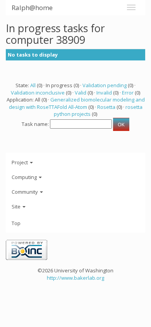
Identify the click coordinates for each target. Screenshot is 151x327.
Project (20, 162)
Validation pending (104, 85)
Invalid (104, 92)
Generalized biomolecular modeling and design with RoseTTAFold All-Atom (77, 103)
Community (25, 191)
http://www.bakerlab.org (75, 277)
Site (17, 206)
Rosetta (106, 106)
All (33, 85)
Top (16, 223)
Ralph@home (32, 7)
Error (128, 92)
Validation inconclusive (38, 92)
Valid (80, 92)
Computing (25, 177)
